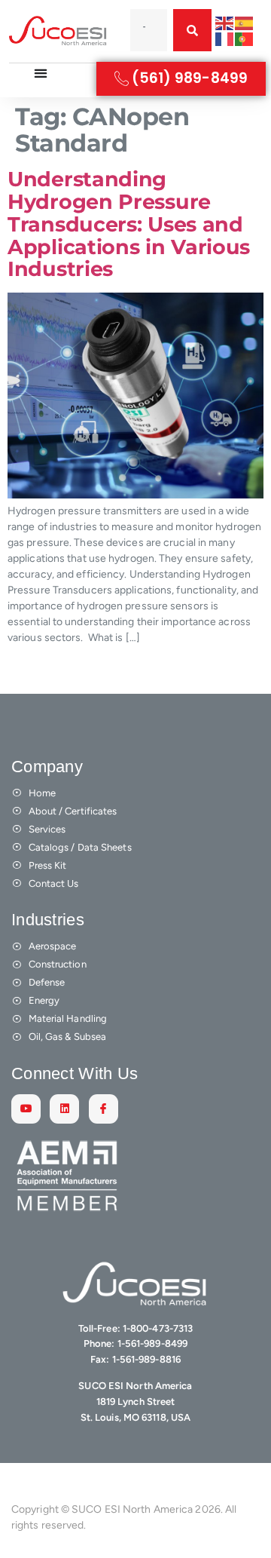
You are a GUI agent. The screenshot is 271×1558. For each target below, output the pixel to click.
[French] (225, 38)
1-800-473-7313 (158, 1328)
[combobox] (148, 30)
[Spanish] (244, 22)
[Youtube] (26, 1109)
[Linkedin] (64, 1109)
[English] (225, 22)
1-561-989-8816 (146, 1359)
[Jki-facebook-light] (103, 1109)
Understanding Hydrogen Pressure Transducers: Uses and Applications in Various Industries (129, 224)
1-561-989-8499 (152, 1343)
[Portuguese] (244, 38)
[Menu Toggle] (40, 73)
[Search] (192, 30)
